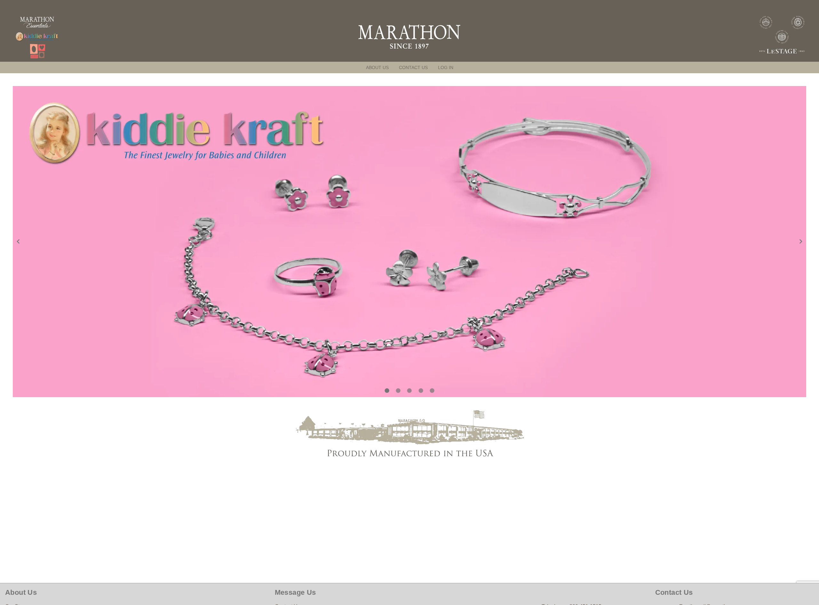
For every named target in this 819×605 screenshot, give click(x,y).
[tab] (377, 67)
